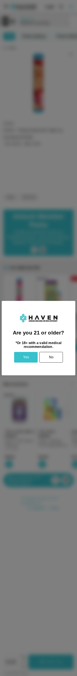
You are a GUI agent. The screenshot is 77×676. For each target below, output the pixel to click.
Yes (26, 357)
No (51, 357)
